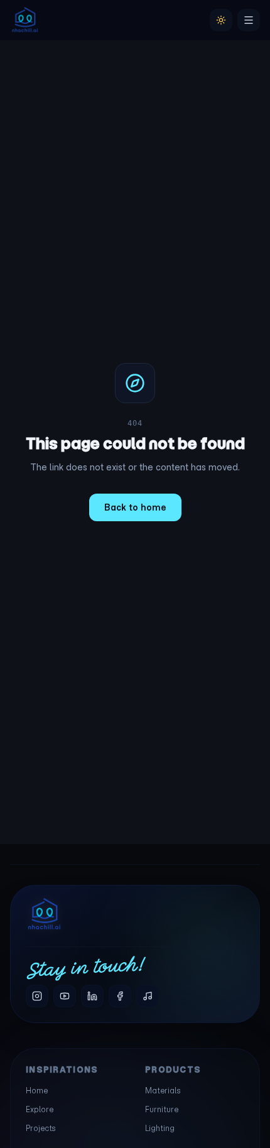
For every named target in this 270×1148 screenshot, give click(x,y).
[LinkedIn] (92, 996)
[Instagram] (37, 996)
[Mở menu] (248, 20)
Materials (163, 1090)
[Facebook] (120, 996)
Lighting (160, 1128)
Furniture (161, 1109)
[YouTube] (64, 996)
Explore (39, 1109)
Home (37, 1090)
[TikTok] (147, 996)
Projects (41, 1128)
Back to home (135, 507)
